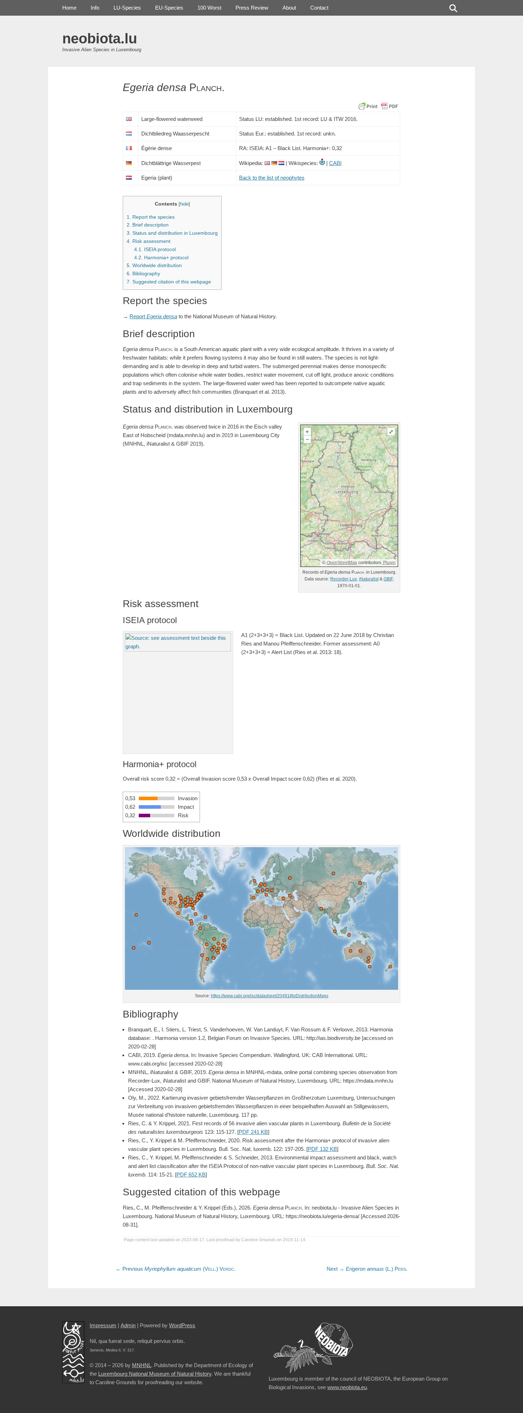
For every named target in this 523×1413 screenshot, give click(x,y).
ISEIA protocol (155, 249)
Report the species (151, 217)
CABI (335, 163)
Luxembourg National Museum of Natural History (154, 1374)
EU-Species (169, 8)
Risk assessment (148, 241)
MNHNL (141, 1365)
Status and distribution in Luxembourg (172, 233)
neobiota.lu (99, 38)
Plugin (389, 562)
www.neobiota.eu (347, 1387)
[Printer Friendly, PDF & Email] (378, 105)
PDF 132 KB (322, 1149)
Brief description (148, 225)
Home (69, 8)
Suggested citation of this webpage (169, 282)
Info (95, 8)
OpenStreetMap (342, 562)
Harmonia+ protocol (161, 257)
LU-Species (127, 8)
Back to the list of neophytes (272, 178)
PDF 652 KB (191, 1175)
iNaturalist (369, 579)
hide (184, 204)
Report (153, 316)
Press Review (252, 8)
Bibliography (143, 273)
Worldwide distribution (154, 265)
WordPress (182, 1325)
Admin (128, 1325)
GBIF (388, 579)
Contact (319, 8)
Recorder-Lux (343, 579)
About (289, 8)
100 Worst (209, 8)
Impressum (103, 1325)
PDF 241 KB (253, 1132)
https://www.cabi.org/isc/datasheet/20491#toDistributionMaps (269, 995)
